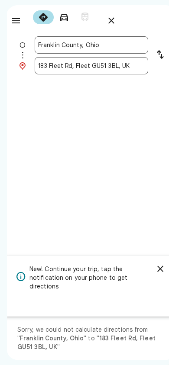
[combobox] (91, 45)
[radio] (43, 17)
